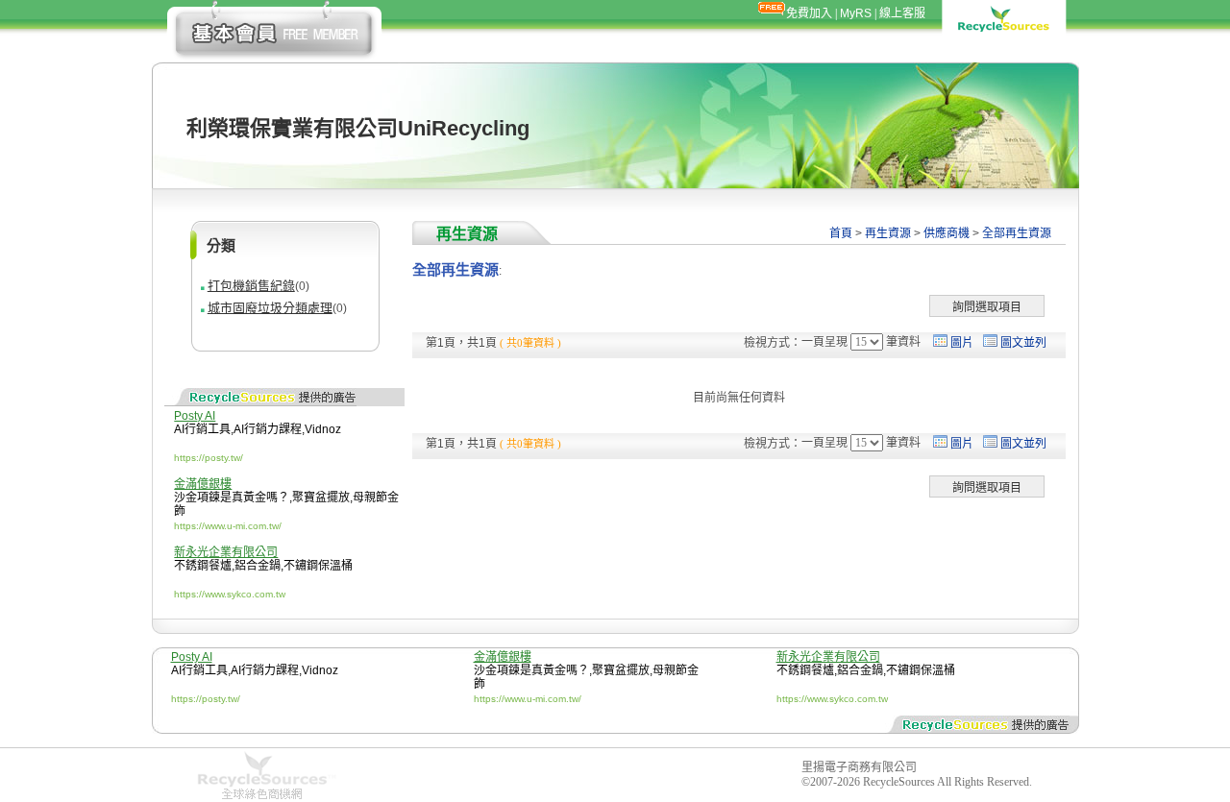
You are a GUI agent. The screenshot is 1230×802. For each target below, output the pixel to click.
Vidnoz (323, 429)
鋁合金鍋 (257, 565)
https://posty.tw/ (208, 457)
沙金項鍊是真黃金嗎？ (231, 497)
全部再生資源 (1016, 233)
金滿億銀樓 (203, 484)
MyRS (856, 13)
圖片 (961, 343)
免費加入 (809, 13)
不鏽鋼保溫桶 (318, 565)
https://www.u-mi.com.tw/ (228, 526)
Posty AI (194, 416)
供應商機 (946, 233)
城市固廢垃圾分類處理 (270, 308)
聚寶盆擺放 (321, 497)
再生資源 (888, 233)
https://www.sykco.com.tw (229, 594)
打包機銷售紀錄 (251, 286)
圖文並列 (1023, 343)
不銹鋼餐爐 (203, 565)
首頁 (840, 233)
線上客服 (902, 13)
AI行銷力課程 (268, 429)
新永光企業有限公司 (226, 552)
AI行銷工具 (202, 429)
